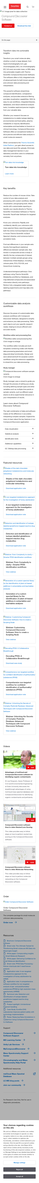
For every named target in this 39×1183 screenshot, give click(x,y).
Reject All (19, 1169)
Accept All (19, 1176)
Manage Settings (19, 1163)
